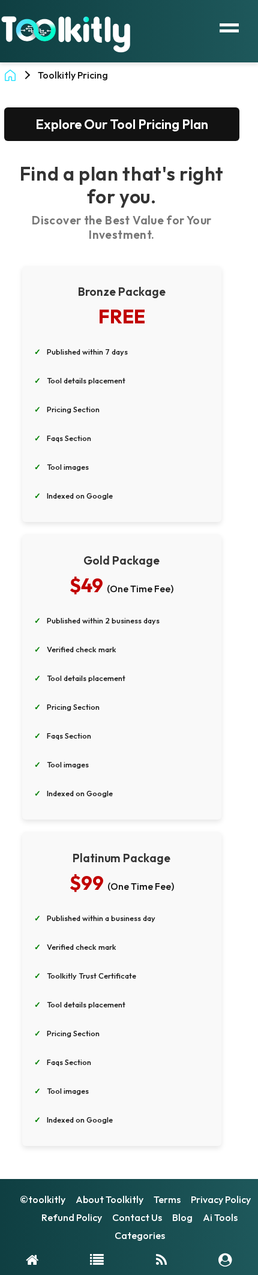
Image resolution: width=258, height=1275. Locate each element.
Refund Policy (71, 1217)
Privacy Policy (221, 1199)
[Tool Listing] (97, 1259)
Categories (140, 1235)
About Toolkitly (109, 1199)
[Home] (32, 1259)
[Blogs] (161, 1259)
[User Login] (225, 1259)
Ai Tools (220, 1217)
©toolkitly (42, 1199)
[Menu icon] (229, 26)
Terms (167, 1199)
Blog (182, 1217)
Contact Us (137, 1217)
